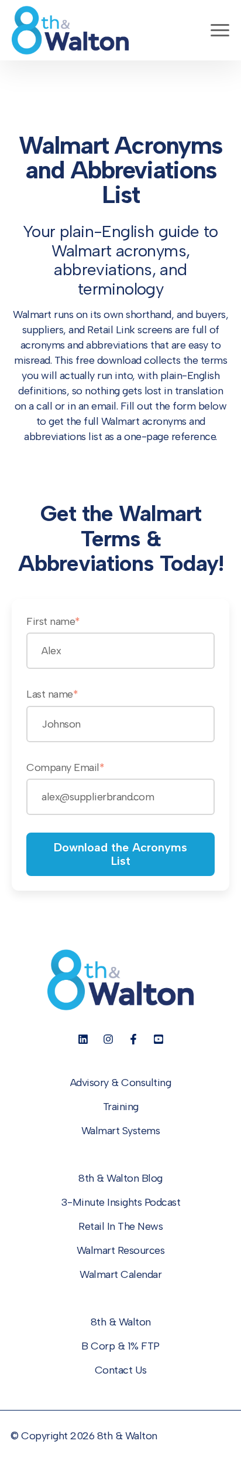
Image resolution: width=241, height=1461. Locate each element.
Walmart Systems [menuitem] (120, 1130)
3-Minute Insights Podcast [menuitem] (121, 1202)
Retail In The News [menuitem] (120, 1226)
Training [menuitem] (121, 1106)
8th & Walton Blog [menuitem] (120, 1178)
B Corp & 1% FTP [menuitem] (120, 1346)
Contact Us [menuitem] (121, 1370)
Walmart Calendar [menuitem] (120, 1274)
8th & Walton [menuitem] (121, 1321)
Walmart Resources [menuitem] (121, 1250)
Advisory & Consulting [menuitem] (120, 1082)
